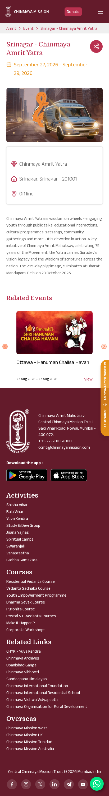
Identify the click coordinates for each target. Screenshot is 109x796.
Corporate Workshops (26, 629)
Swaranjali (15, 546)
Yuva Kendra (17, 518)
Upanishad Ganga (21, 665)
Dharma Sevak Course (25, 602)
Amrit (11, 28)
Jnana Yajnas (17, 532)
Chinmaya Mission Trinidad (29, 741)
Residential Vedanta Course (30, 581)
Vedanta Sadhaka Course (28, 588)
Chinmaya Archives (22, 658)
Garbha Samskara (22, 560)
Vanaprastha (17, 553)
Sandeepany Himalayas (26, 679)
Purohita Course (20, 609)
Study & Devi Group (23, 525)
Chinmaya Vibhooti (22, 672)
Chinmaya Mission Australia (30, 748)
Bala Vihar (15, 511)
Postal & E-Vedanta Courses (31, 616)
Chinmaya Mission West (26, 728)
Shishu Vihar (17, 504)
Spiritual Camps (20, 539)
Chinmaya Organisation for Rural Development (46, 706)
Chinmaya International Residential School (43, 692)
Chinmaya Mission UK (24, 735)
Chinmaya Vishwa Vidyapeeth (32, 699)
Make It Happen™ (20, 622)
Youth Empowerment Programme (36, 595)
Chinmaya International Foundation (37, 685)
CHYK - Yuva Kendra (23, 651)
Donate (73, 11)
